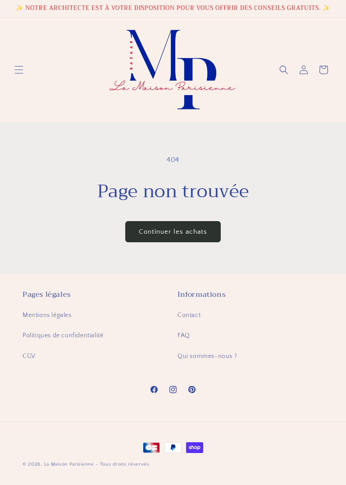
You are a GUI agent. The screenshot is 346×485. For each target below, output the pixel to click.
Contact (189, 315)
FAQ (184, 335)
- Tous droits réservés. (123, 464)
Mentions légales (47, 315)
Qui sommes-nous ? (207, 356)
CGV (29, 356)
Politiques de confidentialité (63, 335)
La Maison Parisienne (69, 464)
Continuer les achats (173, 232)
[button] (19, 70)
